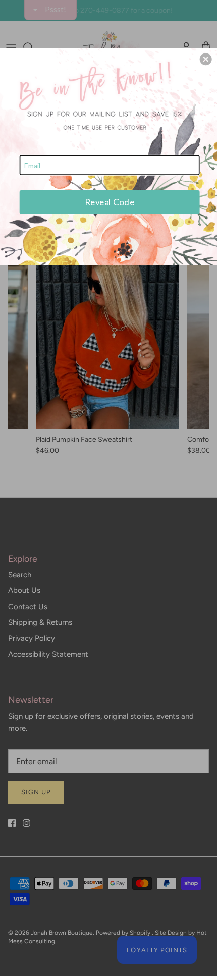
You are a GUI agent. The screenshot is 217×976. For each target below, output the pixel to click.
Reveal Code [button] (109, 202)
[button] (206, 59)
